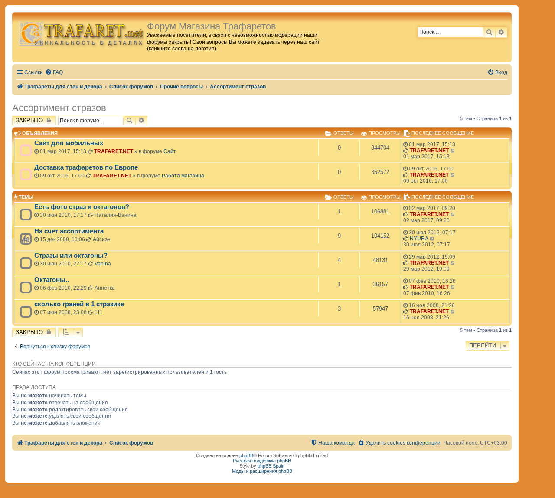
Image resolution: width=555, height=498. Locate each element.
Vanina (103, 264)
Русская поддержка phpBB (262, 460)
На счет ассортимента (69, 231)
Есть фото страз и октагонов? (81, 206)
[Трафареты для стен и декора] (80, 32)
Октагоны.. (51, 279)
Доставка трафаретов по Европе (86, 167)
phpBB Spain (271, 466)
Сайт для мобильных (68, 143)
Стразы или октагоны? (71, 255)
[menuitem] (54, 73)
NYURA (419, 239)
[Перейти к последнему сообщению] (453, 150)
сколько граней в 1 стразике (79, 304)
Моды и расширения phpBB (262, 471)
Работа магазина (183, 176)
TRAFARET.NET (113, 151)
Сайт (169, 151)
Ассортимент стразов (59, 107)
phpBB (246, 455)
